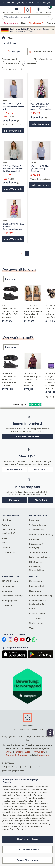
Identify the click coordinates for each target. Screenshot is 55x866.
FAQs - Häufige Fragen (39, 557)
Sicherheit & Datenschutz (40, 552)
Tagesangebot (11, 23)
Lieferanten (7, 547)
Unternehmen (35, 581)
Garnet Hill (36, 767)
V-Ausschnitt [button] (12, 69)
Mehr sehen (11, 279)
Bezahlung (34, 539)
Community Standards (17, 755)
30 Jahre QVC (36, 23)
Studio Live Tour (36, 623)
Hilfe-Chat (6, 520)
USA (14, 729)
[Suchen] (50, 17)
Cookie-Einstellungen (27, 860)
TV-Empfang (35, 618)
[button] (5, 10)
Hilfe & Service (35, 562)
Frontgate (25, 767)
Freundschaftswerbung (12, 595)
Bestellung (34, 520)
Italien (34, 729)
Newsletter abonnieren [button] (27, 436)
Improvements (18, 771)
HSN (3, 767)
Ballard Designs (13, 767)
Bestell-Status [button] (41, 469)
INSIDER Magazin (10, 581)
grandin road (6, 771)
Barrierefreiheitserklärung (40, 595)
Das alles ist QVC (36, 586)
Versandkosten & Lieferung (41, 534)
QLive (4, 538)
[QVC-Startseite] (3, 38)
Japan (41, 729)
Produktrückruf (8, 552)
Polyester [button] (31, 63)
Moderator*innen (37, 613)
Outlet (32, 628)
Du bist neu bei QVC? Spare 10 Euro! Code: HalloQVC (26, 2)
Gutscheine (7, 591)
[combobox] (24, 17)
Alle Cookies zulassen (27, 839)
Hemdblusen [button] (12, 63)
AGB (8, 751)
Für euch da (7, 605)
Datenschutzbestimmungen (30, 751)
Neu (23, 23)
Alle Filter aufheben (43, 59)
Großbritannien (23, 729)
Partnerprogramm (9, 600)
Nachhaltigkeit (35, 591)
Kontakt (5, 525)
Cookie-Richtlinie (18, 829)
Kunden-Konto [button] (14, 469)
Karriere (33, 608)
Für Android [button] (41, 500)
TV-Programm (8, 586)
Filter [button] (15, 51)
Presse (5, 542)
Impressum (43, 755)
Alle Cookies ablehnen (27, 849)
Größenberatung (36, 529)
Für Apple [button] (14, 500)
